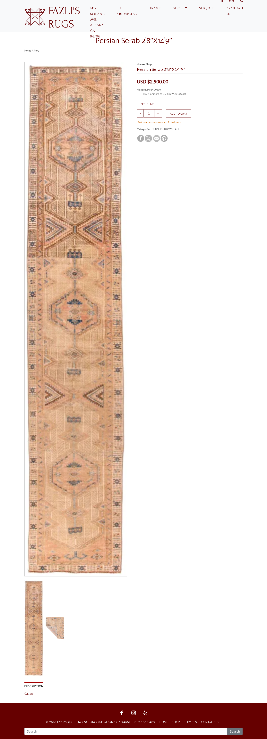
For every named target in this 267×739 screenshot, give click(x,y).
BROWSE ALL (171, 129)
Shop (36, 50)
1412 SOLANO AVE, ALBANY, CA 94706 (98, 22)
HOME (155, 8)
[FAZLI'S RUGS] (34, 16)
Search (235, 731)
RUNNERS (157, 129)
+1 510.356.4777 (127, 11)
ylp (145, 712)
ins (133, 712)
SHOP (178, 8)
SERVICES (207, 8)
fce (122, 712)
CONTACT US (235, 11)
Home (27, 50)
